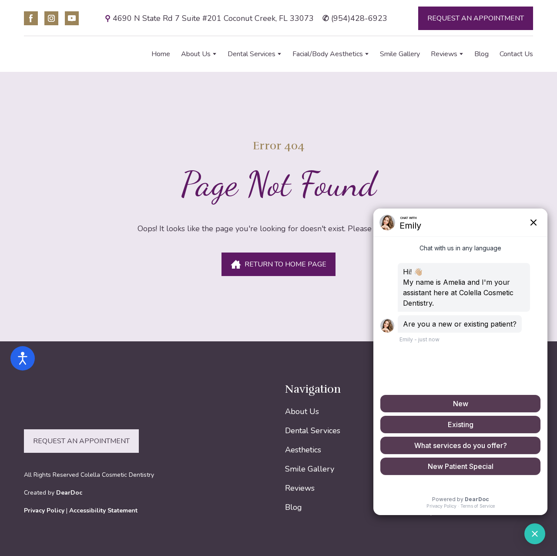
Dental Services (251, 54)
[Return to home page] (70, 54)
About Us (196, 54)
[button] (31, 18)
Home (160, 54)
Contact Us (516, 54)
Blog (481, 54)
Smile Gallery (400, 54)
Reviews (444, 54)
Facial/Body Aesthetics (327, 54)
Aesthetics (303, 450)
